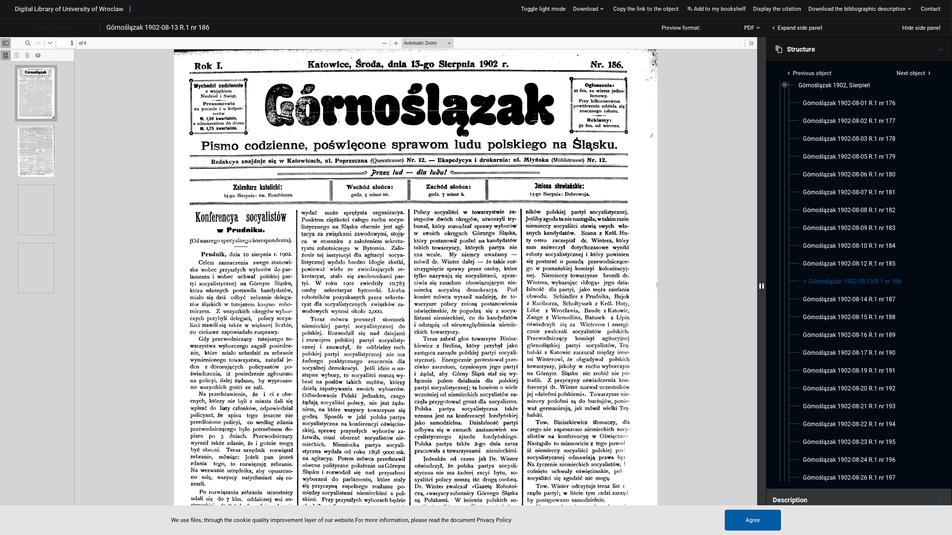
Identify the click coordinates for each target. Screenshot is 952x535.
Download (585, 9)
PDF (749, 28)
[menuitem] (834, 85)
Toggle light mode (543, 9)
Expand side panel (800, 28)
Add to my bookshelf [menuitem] (720, 9)
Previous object (812, 73)
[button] (859, 49)
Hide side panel (921, 28)
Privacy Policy (494, 520)
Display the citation (777, 9)
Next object (911, 73)
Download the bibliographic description (857, 9)
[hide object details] (761, 286)
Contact (930, 9)
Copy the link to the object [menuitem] (646, 9)
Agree (753, 520)
